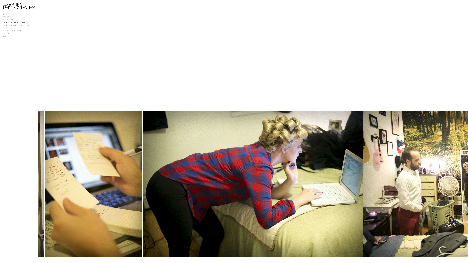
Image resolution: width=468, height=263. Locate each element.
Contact (5, 36)
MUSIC (5, 28)
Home (5, 14)
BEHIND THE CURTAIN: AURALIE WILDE (18, 22)
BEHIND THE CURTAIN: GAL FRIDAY (16, 25)
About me (6, 33)
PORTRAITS (7, 17)
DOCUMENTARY (9, 19)
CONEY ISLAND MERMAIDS (12, 31)
